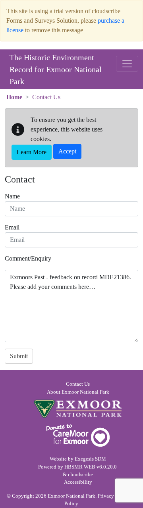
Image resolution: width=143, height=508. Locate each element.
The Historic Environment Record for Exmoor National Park (56, 69)
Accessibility (78, 482)
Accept (67, 151)
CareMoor (78, 435)
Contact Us (78, 384)
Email (12, 227)
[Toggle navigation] (127, 64)
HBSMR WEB (79, 467)
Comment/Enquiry (28, 258)
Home (14, 97)
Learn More (31, 152)
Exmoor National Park (78, 409)
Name (12, 196)
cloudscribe (80, 474)
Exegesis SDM (90, 459)
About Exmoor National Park (78, 392)
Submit (19, 356)
